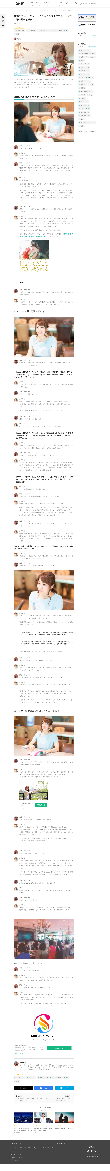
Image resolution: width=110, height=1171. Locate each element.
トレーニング (85, 67)
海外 (89, 108)
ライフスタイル (18, 27)
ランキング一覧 (92, 35)
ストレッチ (84, 102)
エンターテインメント (88, 122)
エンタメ (36, 1149)
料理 (89, 81)
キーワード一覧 (92, 46)
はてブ (66, 1088)
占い (82, 119)
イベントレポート (86, 91)
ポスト (25, 1088)
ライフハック (85, 74)
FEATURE (61, 1144)
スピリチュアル (85, 115)
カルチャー (32, 30)
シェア (45, 1088)
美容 (82, 60)
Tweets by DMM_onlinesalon (86, 131)
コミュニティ (85, 112)
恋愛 (17, 34)
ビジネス (83, 84)
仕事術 (83, 98)
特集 (82, 81)
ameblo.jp (23, 808)
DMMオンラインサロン (17, 1157)
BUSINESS (16, 1144)
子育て (83, 88)
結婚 (82, 108)
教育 (82, 126)
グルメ (83, 95)
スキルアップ (44, 30)
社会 (90, 95)
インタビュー (20, 30)
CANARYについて (16, 1155)
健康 (82, 57)
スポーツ (90, 77)
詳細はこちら (41, 805)
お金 (91, 84)
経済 (29, 1147)
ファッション (85, 105)
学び (67, 30)
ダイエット (91, 57)
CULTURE (39, 1144)
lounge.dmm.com (19, 1053)
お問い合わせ (14, 1160)
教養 (35, 1147)
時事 (12, 1147)
